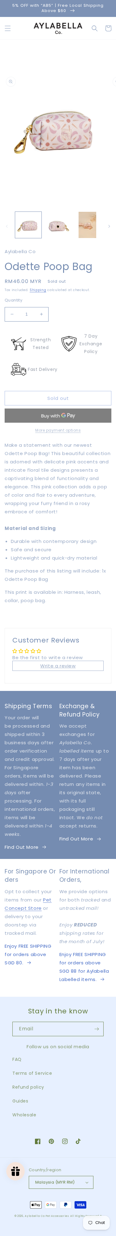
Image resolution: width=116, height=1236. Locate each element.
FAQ (17, 1059)
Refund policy (28, 1087)
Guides (20, 1101)
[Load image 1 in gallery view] (28, 225)
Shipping (38, 290)
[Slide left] (7, 226)
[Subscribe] (96, 1029)
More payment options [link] (58, 430)
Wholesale (24, 1115)
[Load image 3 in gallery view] (87, 225)
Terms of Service (32, 1073)
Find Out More (22, 847)
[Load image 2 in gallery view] (58, 225)
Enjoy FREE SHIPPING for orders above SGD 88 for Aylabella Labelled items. (84, 967)
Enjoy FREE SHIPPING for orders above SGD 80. (28, 954)
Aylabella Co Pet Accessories (47, 1216)
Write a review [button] (57, 666)
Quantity (13, 300)
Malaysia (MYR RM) (55, 1182)
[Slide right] (109, 226)
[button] (8, 28)
